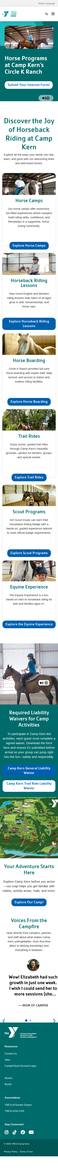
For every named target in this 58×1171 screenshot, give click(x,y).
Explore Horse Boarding (29, 401)
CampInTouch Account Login (20, 1066)
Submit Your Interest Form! (29, 85)
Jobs (7, 1059)
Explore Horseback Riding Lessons (29, 323)
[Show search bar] (46, 14)
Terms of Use (26, 1151)
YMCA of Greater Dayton (18, 1105)
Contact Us (11, 1053)
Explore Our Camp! (29, 902)
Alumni (8, 1078)
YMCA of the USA (14, 1111)
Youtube (31, 1132)
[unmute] (44, 98)
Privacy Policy (10, 1151)
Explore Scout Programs (29, 553)
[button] (6, 991)
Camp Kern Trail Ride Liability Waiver (29, 785)
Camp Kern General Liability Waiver (29, 770)
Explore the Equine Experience (29, 624)
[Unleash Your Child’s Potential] (16, 14)
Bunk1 (8, 1084)
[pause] (48, 98)
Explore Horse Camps (29, 245)
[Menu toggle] (53, 13)
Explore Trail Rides (29, 477)
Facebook (23, 1132)
